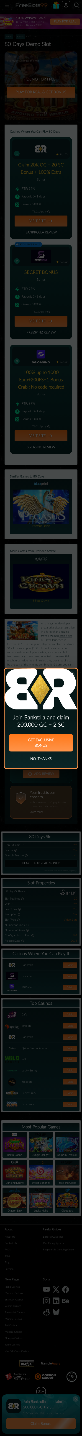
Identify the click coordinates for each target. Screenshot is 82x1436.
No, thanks (41, 759)
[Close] (71, 675)
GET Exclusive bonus (41, 742)
